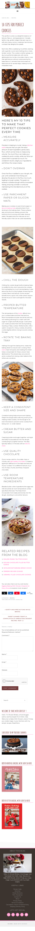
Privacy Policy (17, 901)
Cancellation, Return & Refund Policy (17, 904)
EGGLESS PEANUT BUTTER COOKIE (15, 559)
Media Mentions (17, 893)
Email (4, 662)
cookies (18, 599)
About (17, 899)
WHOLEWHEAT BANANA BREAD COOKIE (17, 568)
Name (4, 654)
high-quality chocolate (17, 461)
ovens (4, 350)
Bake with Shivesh (17, 5)
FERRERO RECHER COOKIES (13, 571)
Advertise (17, 891)
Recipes (13, 17)
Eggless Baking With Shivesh (11, 586)
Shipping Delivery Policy (17, 906)
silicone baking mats (8, 208)
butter (20, 313)
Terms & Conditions (17, 902)
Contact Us (17, 897)
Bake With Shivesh (10, 599)
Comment (6, 635)
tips (21, 599)
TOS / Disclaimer (17, 895)
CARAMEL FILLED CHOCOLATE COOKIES (17, 574)
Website (4, 670)
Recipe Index (17, 889)
